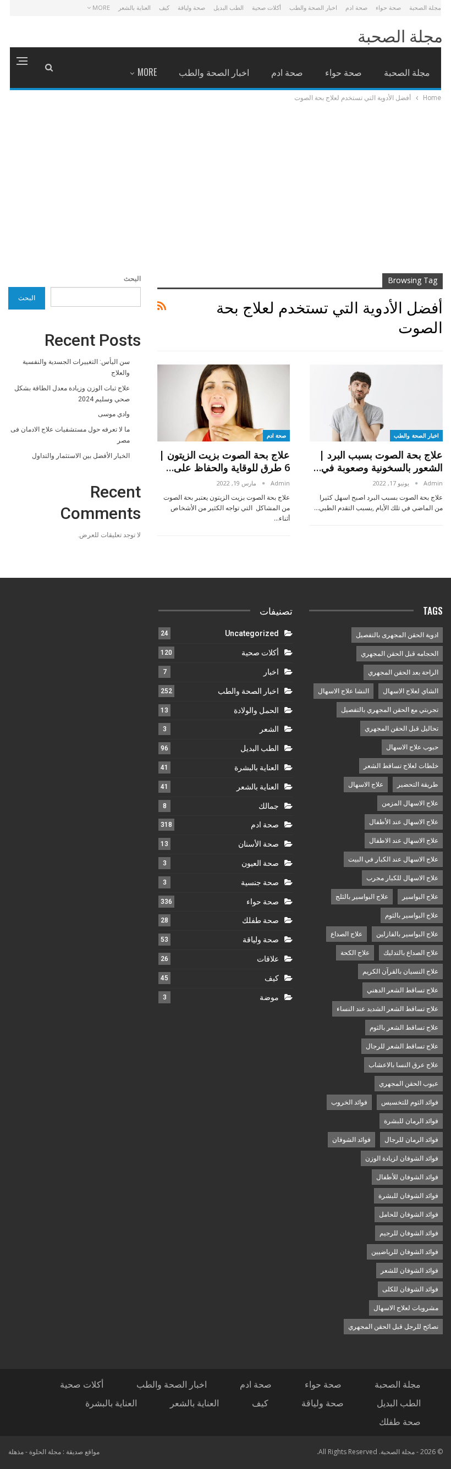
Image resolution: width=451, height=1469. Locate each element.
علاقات (268, 958)
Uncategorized (252, 633)
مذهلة (16, 1451)
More (100, 7)
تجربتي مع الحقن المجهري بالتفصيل (389, 710)
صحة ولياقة (191, 7)
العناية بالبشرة (256, 767)
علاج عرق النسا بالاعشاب (403, 1065)
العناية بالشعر (134, 7)
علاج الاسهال (365, 784)
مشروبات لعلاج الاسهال (405, 1308)
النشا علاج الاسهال (343, 691)
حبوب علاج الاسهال (412, 747)
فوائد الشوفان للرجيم (409, 1233)
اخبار (271, 671)
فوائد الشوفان (351, 1140)
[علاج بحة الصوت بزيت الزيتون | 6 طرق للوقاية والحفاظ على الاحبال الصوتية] (223, 403)
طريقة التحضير (417, 784)
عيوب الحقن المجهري (408, 1083)
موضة (269, 997)
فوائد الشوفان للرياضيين (404, 1252)
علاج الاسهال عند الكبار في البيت (393, 859)
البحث (132, 279)
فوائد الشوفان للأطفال (407, 1177)
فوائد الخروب (349, 1102)
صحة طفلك (260, 920)
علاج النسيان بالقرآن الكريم (400, 971)
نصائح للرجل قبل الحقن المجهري (393, 1326)
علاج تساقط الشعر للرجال (402, 1046)
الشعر (269, 729)
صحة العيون (260, 863)
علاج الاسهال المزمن (410, 803)
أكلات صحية (266, 7)
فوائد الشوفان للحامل (408, 1214)
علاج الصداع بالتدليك (410, 953)
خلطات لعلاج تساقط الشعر (401, 766)
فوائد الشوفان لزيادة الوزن (401, 1158)
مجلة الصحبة (425, 7)
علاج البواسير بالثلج (362, 897)
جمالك (268, 806)
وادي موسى (114, 414)
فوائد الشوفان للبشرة (408, 1196)
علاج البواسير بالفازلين (407, 934)
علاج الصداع (346, 934)
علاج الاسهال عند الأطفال (403, 822)
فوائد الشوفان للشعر (409, 1270)
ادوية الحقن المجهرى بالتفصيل (397, 635)
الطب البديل (228, 7)
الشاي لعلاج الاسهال (410, 691)
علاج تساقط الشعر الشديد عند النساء (387, 1009)
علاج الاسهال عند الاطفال (403, 840)
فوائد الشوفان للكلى (410, 1289)
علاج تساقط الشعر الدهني (402, 990)
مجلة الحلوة (45, 1451)
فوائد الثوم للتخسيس (409, 1102)
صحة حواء (388, 7)
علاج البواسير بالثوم (411, 915)
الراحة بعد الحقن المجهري (403, 672)
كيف (164, 7)
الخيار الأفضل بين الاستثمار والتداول (81, 456)
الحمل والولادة (256, 710)
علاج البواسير (420, 897)
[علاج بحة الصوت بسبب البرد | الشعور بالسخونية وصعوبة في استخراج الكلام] (376, 403)
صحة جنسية (260, 882)
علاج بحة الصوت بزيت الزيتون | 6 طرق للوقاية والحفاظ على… (224, 461)
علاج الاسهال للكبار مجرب (402, 878)
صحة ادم (356, 7)
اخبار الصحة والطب (313, 7)
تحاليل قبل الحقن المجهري (401, 728)
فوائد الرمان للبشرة (411, 1121)
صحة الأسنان (258, 844)
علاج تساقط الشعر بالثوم (404, 1027)
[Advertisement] (225, 186)
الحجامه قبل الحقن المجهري (399, 654)
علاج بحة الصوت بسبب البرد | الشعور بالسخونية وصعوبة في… (378, 461)
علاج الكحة (355, 953)
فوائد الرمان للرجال (411, 1140)
